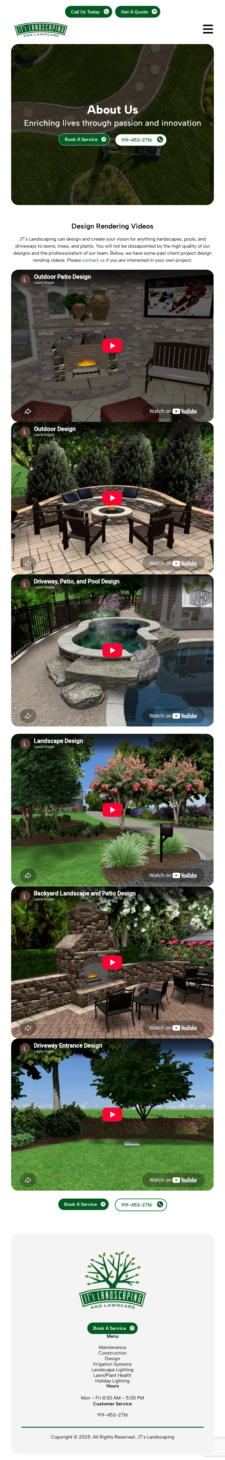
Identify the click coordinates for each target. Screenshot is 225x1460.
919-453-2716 (137, 140)
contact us (93, 260)
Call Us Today (85, 12)
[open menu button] (208, 29)
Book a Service (81, 139)
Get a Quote (134, 12)
